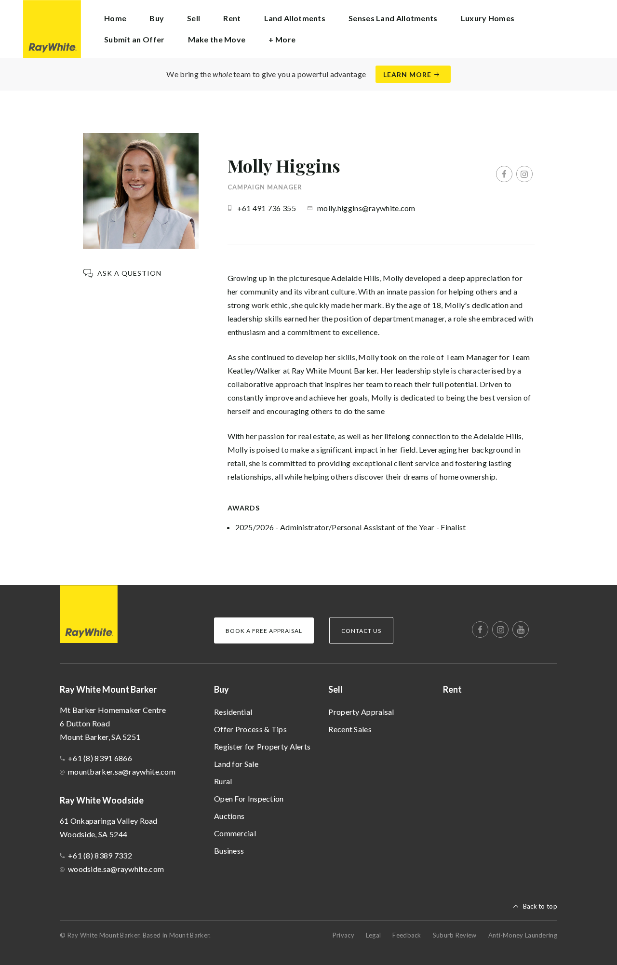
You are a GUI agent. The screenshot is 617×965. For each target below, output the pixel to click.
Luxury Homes (488, 18)
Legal (373, 935)
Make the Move (217, 39)
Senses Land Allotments (393, 18)
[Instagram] (524, 174)
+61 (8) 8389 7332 (100, 855)
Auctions (229, 815)
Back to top (540, 906)
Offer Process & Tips (250, 729)
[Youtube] (520, 629)
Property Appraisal (361, 711)
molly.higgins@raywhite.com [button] (366, 208)
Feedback (406, 935)
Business (229, 850)
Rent (232, 18)
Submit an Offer (134, 39)
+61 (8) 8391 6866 (100, 758)
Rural (223, 781)
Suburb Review (455, 935)
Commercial (235, 833)
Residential (233, 711)
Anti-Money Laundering (522, 935)
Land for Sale (236, 763)
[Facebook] (504, 174)
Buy (221, 689)
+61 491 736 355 (266, 208)
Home (115, 18)
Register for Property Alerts (262, 746)
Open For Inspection (249, 798)
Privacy (343, 935)
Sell (335, 689)
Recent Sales (350, 729)
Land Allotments (295, 18)
